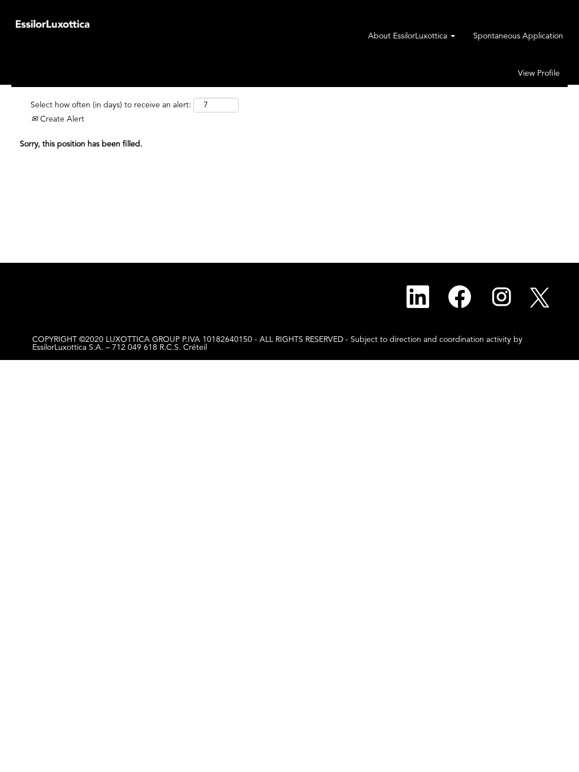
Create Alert (61, 119)
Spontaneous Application (518, 36)
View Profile (539, 73)
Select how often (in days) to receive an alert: (111, 105)
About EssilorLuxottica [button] (409, 36)
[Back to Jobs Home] (52, 23)
